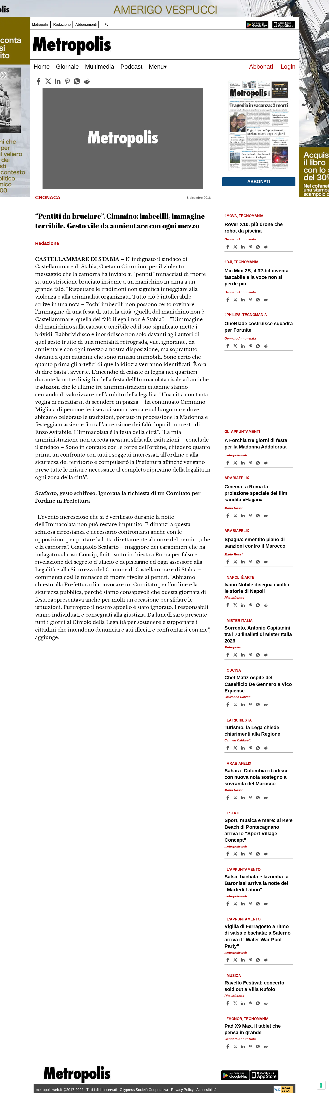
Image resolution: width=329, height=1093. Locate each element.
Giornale (67, 66)
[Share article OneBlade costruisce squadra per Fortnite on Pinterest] (251, 346)
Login (288, 66)
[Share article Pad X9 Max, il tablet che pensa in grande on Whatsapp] (258, 1046)
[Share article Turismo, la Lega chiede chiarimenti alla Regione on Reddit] (266, 748)
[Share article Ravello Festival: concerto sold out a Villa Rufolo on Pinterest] (251, 1003)
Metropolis (40, 24)
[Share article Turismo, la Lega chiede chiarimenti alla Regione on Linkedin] (243, 748)
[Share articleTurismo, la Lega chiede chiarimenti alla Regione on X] (236, 748)
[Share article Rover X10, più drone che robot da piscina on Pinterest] (251, 247)
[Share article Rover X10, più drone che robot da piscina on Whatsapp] (258, 247)
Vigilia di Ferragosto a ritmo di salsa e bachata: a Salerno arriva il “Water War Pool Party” (257, 936)
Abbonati (261, 66)
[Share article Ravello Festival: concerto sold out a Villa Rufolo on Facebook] (228, 1003)
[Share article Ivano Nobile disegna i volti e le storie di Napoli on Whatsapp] (258, 605)
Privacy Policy (182, 1090)
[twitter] (48, 81)
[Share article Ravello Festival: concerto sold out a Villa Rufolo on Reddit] (266, 1003)
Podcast (131, 66)
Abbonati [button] (258, 181)
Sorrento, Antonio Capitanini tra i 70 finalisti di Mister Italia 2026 (258, 634)
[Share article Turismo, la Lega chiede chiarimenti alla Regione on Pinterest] (251, 748)
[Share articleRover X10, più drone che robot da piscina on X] (236, 247)
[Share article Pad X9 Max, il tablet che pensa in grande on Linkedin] (243, 1046)
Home (42, 66)
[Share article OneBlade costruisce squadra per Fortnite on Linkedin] (243, 346)
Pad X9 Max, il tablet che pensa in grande (252, 1029)
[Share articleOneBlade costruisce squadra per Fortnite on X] (236, 346)
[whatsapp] (77, 81)
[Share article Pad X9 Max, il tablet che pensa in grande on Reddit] (266, 1046)
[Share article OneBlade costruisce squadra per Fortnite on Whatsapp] (258, 346)
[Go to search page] (106, 24)
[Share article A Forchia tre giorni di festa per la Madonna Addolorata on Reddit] (266, 463)
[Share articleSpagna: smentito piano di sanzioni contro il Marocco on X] (236, 561)
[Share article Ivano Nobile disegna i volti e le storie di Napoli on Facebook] (228, 605)
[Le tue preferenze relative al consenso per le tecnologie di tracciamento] (321, 1085)
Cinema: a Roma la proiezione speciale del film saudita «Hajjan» (255, 493)
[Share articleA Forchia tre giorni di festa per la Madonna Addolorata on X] (236, 463)
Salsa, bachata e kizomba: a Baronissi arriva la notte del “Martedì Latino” (256, 883)
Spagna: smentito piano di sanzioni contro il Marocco (254, 543)
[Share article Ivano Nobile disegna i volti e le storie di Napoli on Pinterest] (251, 605)
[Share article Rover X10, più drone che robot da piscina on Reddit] (266, 247)
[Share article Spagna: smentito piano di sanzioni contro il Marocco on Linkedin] (243, 561)
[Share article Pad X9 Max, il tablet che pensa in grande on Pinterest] (251, 1046)
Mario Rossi (233, 508)
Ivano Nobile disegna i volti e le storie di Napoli (257, 588)
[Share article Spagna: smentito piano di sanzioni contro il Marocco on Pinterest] (251, 561)
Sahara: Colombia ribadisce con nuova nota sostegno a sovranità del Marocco (256, 777)
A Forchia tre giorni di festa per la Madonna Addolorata (255, 444)
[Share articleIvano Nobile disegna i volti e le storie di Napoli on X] (236, 605)
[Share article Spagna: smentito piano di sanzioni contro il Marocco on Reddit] (266, 561)
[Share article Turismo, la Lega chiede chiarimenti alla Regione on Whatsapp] (258, 748)
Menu (156, 66)
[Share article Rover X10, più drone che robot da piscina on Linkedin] (243, 247)
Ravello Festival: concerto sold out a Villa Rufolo (254, 986)
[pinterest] (67, 81)
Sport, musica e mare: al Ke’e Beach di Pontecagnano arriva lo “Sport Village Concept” (258, 830)
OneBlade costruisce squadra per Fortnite (258, 327)
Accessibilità (206, 1090)
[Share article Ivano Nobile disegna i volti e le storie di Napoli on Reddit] (266, 605)
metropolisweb (235, 455)
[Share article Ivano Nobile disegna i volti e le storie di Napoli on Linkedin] (243, 605)
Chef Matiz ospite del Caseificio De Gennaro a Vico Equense (258, 684)
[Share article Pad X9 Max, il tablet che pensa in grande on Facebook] (228, 1046)
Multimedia (99, 66)
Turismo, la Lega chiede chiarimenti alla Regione (252, 731)
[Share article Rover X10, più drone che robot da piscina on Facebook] (228, 247)
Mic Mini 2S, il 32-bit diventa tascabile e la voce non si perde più (256, 277)
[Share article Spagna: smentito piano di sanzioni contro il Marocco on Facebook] (228, 561)
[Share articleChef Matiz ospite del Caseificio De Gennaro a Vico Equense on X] (236, 704)
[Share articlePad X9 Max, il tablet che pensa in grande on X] (236, 1046)
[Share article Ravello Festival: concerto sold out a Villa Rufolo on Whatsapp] (258, 1003)
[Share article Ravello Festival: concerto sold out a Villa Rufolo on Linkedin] (243, 1003)
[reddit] (86, 81)
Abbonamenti (86, 24)
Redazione (62, 24)
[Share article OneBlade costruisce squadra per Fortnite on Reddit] (266, 346)
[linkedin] (57, 81)
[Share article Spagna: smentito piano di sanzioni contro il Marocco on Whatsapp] (258, 561)
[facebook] (38, 81)
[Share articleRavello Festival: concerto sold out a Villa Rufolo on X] (236, 1003)
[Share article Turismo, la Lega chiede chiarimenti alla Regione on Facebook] (228, 748)
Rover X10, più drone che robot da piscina (253, 228)
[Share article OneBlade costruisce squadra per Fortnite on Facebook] (228, 346)
